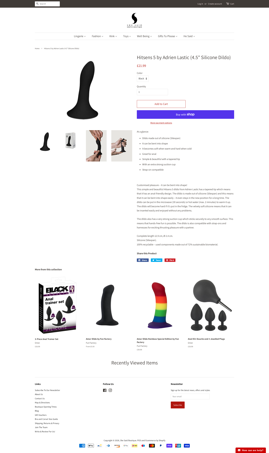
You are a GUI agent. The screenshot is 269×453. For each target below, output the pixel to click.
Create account (215, 3)
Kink (112, 36)
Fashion (96, 36)
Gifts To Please (167, 36)
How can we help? (252, 450)
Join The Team (41, 427)
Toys (126, 36)
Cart (232, 3)
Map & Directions (42, 402)
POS (139, 440)
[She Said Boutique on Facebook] (104, 391)
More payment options (161, 122)
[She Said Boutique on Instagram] (110, 391)
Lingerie (79, 36)
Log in (200, 3)
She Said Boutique (128, 440)
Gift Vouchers (41, 415)
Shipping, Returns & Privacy (47, 423)
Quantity (141, 86)
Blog (37, 410)
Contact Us (40, 398)
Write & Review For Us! (45, 431)
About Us (39, 394)
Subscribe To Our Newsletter (47, 390)
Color (139, 73)
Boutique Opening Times (46, 406)
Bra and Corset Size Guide (46, 419)
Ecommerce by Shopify (155, 440)
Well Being (143, 36)
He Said (188, 36)
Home (37, 48)
